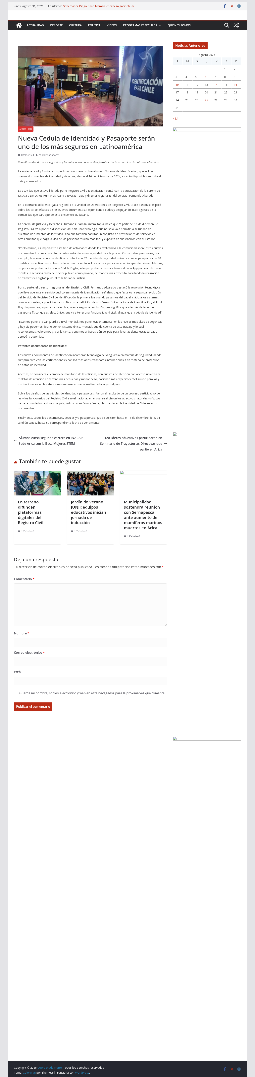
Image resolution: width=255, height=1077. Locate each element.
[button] (159, 25)
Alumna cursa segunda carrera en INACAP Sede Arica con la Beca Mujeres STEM (51, 441)
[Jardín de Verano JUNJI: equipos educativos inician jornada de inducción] (90, 473)
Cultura (75, 25)
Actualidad (35, 25)
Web (17, 672)
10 (177, 84)
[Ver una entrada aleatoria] (236, 25)
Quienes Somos (179, 25)
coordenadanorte (49, 155)
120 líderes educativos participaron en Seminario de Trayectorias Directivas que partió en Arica (131, 444)
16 (235, 84)
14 (216, 84)
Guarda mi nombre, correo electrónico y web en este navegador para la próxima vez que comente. (92, 693)
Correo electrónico (29, 652)
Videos (112, 25)
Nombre (21, 633)
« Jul (175, 118)
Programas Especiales (140, 25)
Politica (94, 25)
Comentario (24, 579)
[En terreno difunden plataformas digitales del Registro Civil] (37, 473)
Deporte (56, 25)
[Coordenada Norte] (19, 25)
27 (206, 100)
